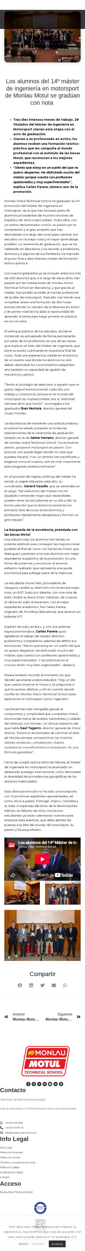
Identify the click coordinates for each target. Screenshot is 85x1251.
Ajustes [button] (37, 1244)
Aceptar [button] (57, 1244)
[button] (20, 985)
